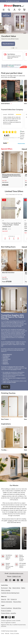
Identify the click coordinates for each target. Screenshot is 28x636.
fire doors (11, 366)
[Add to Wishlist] (21, 153)
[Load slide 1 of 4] (11, 48)
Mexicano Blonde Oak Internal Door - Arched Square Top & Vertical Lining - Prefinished (11, 176)
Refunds (7, 633)
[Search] (9, 9)
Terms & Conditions (6, 608)
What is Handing (5, 590)
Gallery (23, 588)
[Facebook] (6, 580)
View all (24, 149)
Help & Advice (16, 588)
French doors (6, 357)
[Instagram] (10, 580)
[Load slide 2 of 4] (13, 48)
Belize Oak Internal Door (8, 272)
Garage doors (6, 363)
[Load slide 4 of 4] (17, 48)
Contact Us (14, 599)
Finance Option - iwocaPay (8, 613)
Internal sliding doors (7, 354)
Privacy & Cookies (6, 610)
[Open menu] (3, 9)
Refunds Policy (17, 608)
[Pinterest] (18, 580)
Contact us (11, 520)
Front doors (5, 362)
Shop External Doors (9, 44)
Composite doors (7, 359)
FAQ (8, 599)
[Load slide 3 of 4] (15, 48)
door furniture (13, 369)
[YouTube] (14, 580)
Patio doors (5, 360)
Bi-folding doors (6, 356)
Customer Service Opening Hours (10, 593)
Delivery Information (6, 602)
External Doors (5, 103)
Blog (10, 588)
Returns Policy (17, 602)
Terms (2, 633)
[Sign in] (14, 9)
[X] (21, 580)
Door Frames (5, 419)
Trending (3, 450)
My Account (4, 588)
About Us (5, 387)
